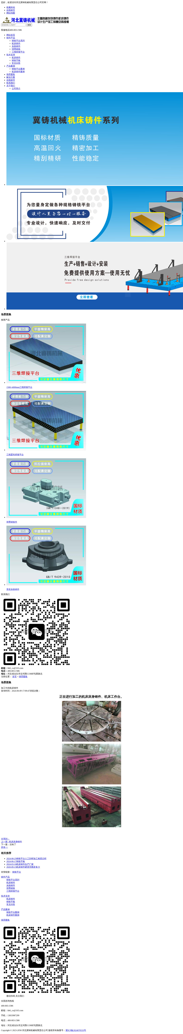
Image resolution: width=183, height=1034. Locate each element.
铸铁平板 (16, 60)
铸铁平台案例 (18, 69)
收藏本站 (10, 7)
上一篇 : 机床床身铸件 (11, 841)
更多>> (4, 847)
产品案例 (10, 66)
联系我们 (10, 83)
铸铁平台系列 (18, 40)
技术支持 (10, 55)
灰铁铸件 (16, 46)
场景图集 (10, 74)
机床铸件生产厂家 (19, 864)
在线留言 (10, 10)
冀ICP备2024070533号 (76, 1030)
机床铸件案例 (18, 71)
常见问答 (16, 63)
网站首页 (10, 35)
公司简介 (16, 88)
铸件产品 (10, 38)
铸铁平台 (16, 872)
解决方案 (10, 77)
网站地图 (10, 13)
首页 (14, 676)
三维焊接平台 (18, 52)
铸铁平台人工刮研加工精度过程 (26, 858)
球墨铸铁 (16, 49)
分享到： (5, 839)
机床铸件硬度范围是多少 (23, 867)
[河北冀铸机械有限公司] (35, 22)
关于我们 (10, 86)
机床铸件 (16, 43)
